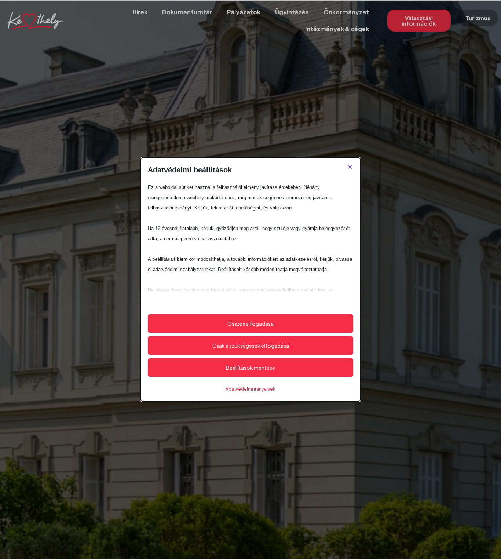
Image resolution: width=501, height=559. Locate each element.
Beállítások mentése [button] (250, 367)
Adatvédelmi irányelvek (250, 389)
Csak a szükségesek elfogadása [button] (250, 345)
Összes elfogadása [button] (250, 323)
